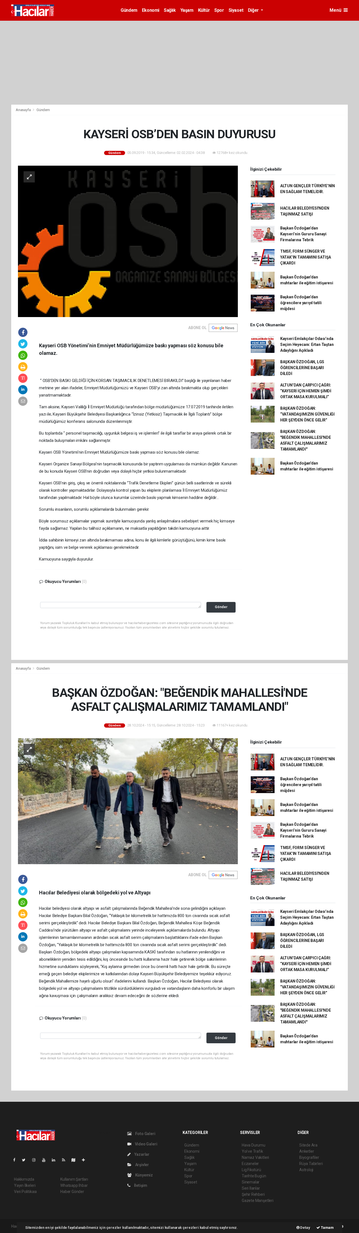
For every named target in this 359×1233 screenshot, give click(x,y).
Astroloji (306, 1170)
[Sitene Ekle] (85, 1160)
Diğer (254, 10)
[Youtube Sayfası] (46, 1160)
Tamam (327, 1227)
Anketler (306, 1151)
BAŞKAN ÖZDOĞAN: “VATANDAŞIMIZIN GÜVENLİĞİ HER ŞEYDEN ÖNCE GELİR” (307, 414)
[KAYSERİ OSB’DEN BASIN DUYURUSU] (128, 241)
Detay (305, 1227)
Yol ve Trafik (252, 1151)
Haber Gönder (72, 1191)
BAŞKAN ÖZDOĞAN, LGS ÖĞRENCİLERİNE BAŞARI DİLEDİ (302, 368)
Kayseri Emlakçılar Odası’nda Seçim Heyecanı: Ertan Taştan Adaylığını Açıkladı (307, 344)
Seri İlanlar (251, 1188)
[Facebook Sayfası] (16, 1160)
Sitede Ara (308, 1145)
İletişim (140, 1185)
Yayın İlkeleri (24, 1185)
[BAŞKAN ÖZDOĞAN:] (128, 801)
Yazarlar (141, 1154)
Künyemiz (143, 1175)
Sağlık (170, 10)
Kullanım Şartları (74, 1179)
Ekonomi (150, 10)
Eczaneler (250, 1163)
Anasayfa (23, 110)
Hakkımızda (24, 1179)
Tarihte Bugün (254, 1176)
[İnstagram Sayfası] (36, 1160)
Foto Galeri (144, 1133)
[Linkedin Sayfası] (56, 1160)
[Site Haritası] (76, 1160)
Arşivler (141, 1164)
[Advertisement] (179, 63)
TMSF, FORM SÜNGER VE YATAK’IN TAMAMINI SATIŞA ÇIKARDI (305, 257)
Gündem (129, 10)
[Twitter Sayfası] (26, 1160)
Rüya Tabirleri (311, 1163)
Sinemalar (250, 1182)
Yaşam (187, 10)
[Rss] (66, 1160)
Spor (219, 10)
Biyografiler (309, 1157)
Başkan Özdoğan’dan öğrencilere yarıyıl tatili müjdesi (301, 303)
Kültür (204, 10)
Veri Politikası (25, 1191)
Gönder (221, 607)
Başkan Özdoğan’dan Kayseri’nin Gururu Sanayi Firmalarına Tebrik (303, 234)
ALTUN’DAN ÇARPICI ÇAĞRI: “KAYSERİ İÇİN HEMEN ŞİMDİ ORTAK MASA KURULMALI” (305, 391)
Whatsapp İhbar (74, 1185)
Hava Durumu (253, 1145)
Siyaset (236, 10)
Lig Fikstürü (251, 1170)
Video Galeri (145, 1144)
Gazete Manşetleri (257, 1200)
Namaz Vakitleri (255, 1157)
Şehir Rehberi (253, 1194)
